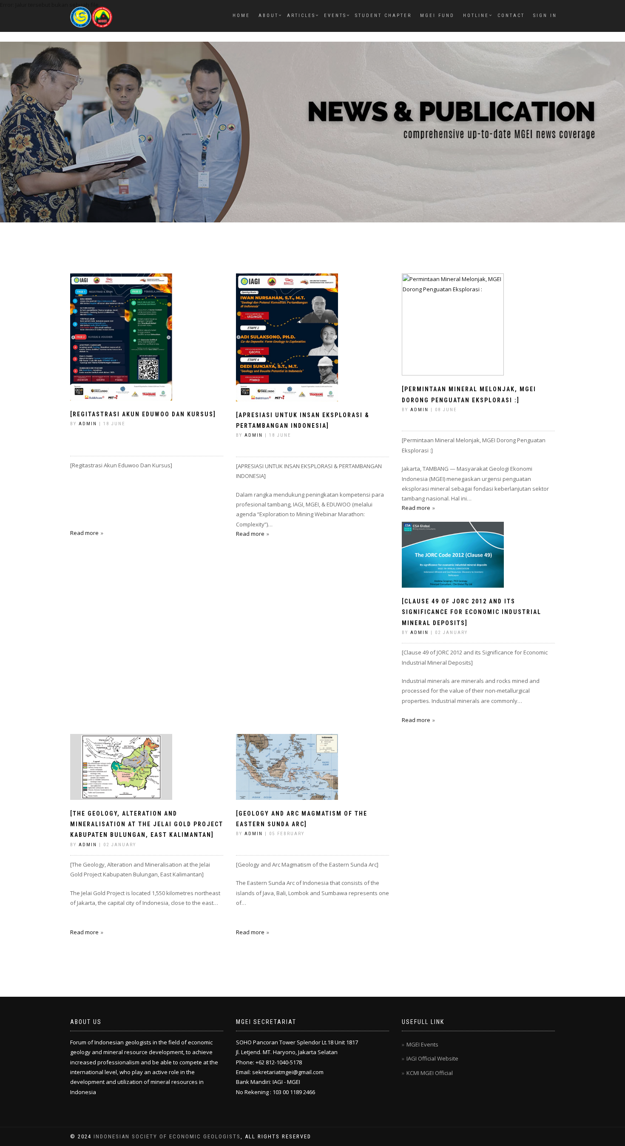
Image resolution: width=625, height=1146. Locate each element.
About (268, 15)
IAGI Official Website (432, 1058)
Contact (511, 15)
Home (241, 15)
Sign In (545, 15)
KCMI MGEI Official (429, 1073)
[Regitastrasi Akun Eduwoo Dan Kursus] (143, 414)
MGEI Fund (437, 15)
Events (335, 15)
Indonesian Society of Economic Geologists (167, 1136)
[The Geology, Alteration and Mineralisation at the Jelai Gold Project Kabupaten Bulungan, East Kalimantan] (146, 824)
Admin (88, 424)
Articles (301, 15)
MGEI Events (422, 1044)
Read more (84, 533)
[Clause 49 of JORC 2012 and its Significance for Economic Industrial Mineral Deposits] (471, 612)
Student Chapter (383, 15)
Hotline (476, 15)
